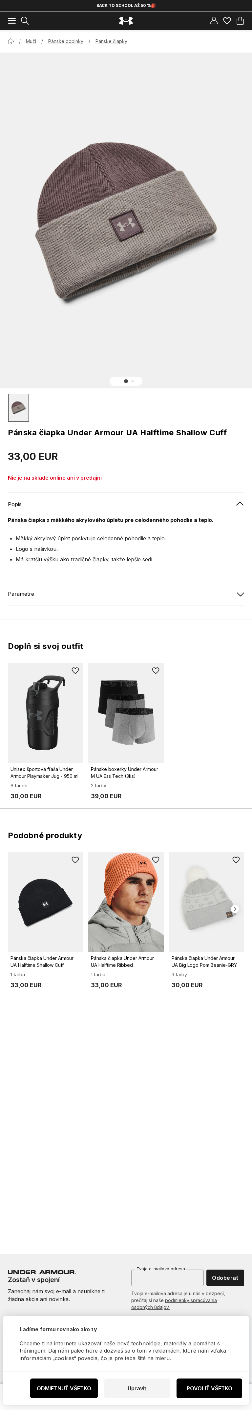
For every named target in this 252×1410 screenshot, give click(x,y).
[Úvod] (11, 41)
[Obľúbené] (227, 21)
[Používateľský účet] (214, 21)
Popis (15, 504)
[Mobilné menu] (12, 21)
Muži (31, 41)
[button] (126, 381)
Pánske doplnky (65, 41)
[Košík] (240, 21)
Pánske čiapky (111, 41)
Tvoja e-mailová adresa (160, 1268)
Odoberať (225, 1278)
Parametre (21, 594)
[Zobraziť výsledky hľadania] (25, 21)
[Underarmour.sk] (126, 21)
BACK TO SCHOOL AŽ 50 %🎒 (126, 5)
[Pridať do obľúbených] (75, 670)
